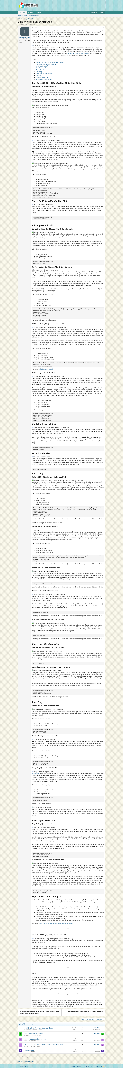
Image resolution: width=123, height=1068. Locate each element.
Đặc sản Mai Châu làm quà (44, 79)
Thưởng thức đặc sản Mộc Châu (35, 1039)
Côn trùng (39, 72)
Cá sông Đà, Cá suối (42, 66)
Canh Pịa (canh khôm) (42, 68)
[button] (34, 12)
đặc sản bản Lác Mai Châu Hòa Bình (78, 53)
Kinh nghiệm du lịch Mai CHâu (34, 1033)
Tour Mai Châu (29, 1050)
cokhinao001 (27, 1035)
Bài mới (30, 12)
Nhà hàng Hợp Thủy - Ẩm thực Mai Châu (38, 1028)
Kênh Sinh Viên (24, 1066)
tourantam (26, 1052)
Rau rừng (39, 75)
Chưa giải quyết (22, 15)
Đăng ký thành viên (33, 15)
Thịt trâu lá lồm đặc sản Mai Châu (46, 64)
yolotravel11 (27, 1041)
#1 (103, 28)
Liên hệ (73, 1066)
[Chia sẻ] (100, 28)
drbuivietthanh (24, 24)
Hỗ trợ (92, 1066)
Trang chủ (99, 1066)
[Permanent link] (82, 83)
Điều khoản (86, 1066)
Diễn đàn (22, 12)
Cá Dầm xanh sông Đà (46, 369)
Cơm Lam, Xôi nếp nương (44, 73)
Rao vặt (40, 1029)
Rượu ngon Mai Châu (42, 77)
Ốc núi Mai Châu (41, 70)
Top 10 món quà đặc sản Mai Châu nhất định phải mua (56, 923)
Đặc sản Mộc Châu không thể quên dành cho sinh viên (43, 1044)
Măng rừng (35, 773)
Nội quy (79, 1066)
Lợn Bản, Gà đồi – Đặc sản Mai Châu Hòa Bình (50, 62)
